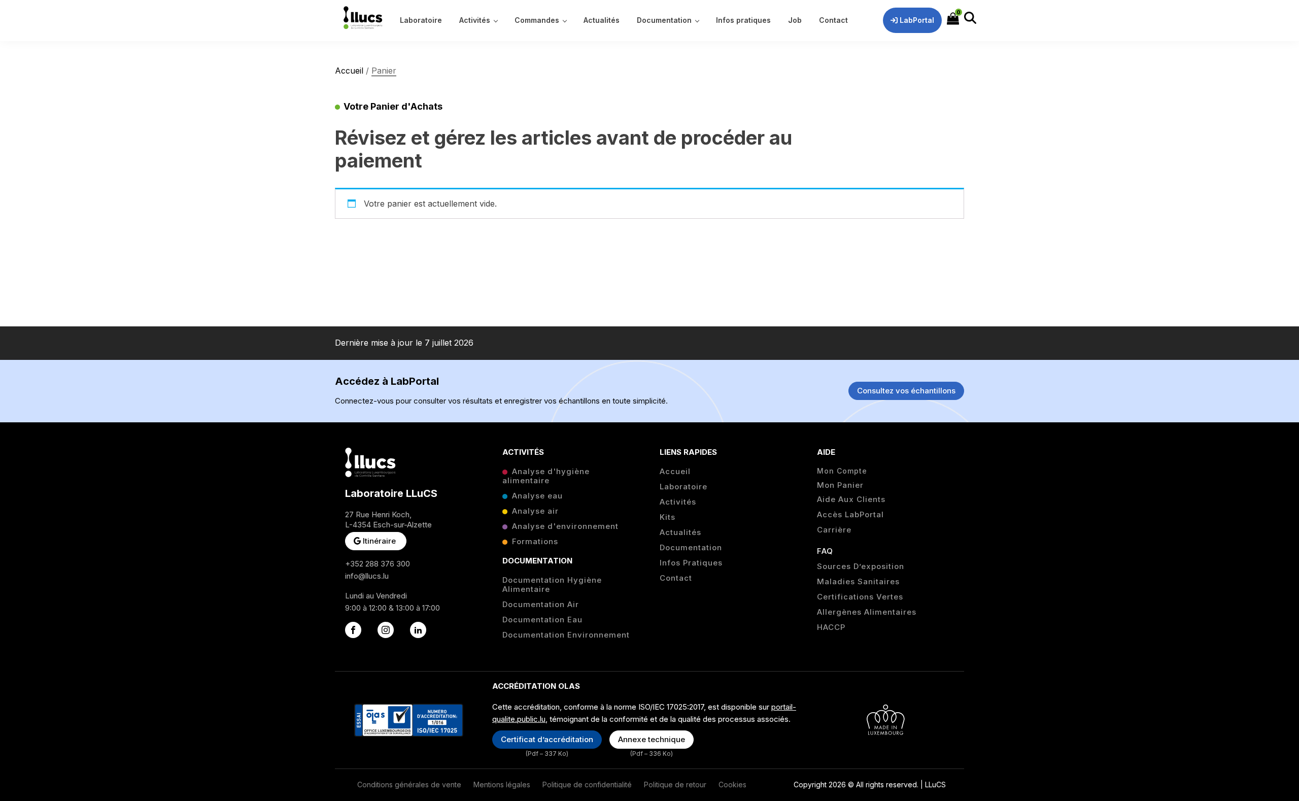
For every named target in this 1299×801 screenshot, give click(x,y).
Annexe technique (651, 739)
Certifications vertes (860, 597)
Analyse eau (537, 495)
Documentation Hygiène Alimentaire (552, 585)
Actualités (680, 532)
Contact (676, 578)
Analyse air (535, 511)
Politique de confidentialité (587, 784)
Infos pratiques (691, 563)
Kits (667, 517)
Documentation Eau (542, 619)
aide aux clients (851, 499)
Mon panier (840, 485)
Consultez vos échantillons (906, 390)
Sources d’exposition (860, 566)
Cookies (732, 784)
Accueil (349, 70)
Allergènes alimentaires (866, 612)
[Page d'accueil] (363, 18)
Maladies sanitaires (858, 581)
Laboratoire (683, 486)
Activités (678, 502)
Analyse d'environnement (565, 526)
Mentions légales (501, 784)
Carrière (834, 530)
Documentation (691, 547)
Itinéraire (379, 541)
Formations (535, 541)
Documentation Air (540, 604)
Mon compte (842, 471)
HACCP (831, 627)
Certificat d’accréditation (547, 739)
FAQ (825, 551)
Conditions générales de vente (409, 784)
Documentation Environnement (566, 635)
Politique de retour (675, 784)
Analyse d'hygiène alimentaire (546, 476)
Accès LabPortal (850, 514)
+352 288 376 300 (377, 564)
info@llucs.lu (367, 576)
